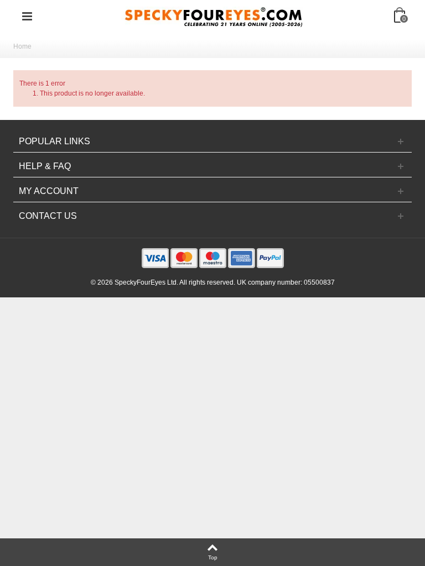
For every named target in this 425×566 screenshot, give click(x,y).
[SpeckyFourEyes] (213, 16)
